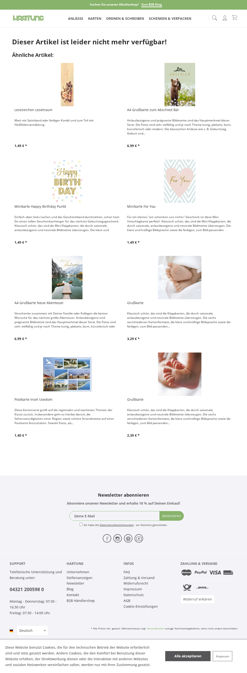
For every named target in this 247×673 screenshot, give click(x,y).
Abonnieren (171, 515)
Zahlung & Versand (139, 577)
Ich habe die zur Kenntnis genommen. (125, 525)
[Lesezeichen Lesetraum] (67, 84)
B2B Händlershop (81, 600)
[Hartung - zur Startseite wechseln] (28, 18)
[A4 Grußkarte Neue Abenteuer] (67, 277)
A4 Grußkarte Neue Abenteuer (39, 302)
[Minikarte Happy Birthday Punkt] (67, 181)
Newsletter (75, 583)
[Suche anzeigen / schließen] (214, 16)
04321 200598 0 (27, 589)
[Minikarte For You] (180, 181)
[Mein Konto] (225, 17)
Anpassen (222, 656)
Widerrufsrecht (136, 583)
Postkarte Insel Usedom (33, 399)
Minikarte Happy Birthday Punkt (40, 206)
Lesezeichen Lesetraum (33, 109)
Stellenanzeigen (79, 577)
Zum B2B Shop (151, 4)
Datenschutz (134, 595)
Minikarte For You (141, 206)
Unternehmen (78, 572)
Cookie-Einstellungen (141, 606)
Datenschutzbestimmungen (117, 525)
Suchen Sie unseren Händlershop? (114, 4)
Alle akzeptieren (187, 656)
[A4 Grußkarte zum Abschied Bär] (180, 84)
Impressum (133, 589)
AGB (127, 600)
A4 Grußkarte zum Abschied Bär (153, 109)
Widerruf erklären (197, 599)
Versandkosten (155, 628)
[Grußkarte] (180, 277)
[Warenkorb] (235, 17)
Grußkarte (135, 302)
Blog (70, 589)
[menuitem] (214, 16)
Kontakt (73, 595)
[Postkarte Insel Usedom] (67, 374)
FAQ (127, 572)
